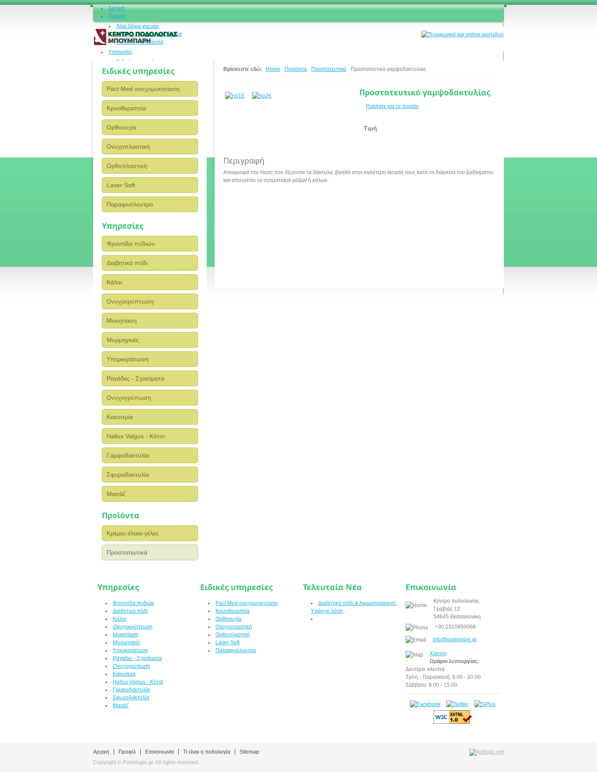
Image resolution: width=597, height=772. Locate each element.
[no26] (264, 94)
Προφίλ (127, 752)
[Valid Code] (453, 722)
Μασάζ (116, 493)
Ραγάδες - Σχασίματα (135, 378)
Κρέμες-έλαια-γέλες (133, 533)
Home (273, 69)
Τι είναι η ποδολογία (206, 752)
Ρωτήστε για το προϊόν (392, 106)
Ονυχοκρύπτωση (130, 301)
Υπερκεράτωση (128, 359)
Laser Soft (121, 185)
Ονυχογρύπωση (129, 397)
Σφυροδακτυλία (128, 474)
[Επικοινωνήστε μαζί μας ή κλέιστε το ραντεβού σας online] (462, 34)
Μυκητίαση (122, 320)
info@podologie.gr (455, 639)
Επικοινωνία (159, 752)
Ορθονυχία (121, 127)
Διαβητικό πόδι (127, 262)
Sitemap (249, 752)
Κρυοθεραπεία (126, 108)
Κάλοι (114, 282)
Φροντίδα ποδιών (131, 243)
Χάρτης (438, 653)
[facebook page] (425, 704)
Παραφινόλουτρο (130, 204)
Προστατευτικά (127, 552)
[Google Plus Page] (485, 704)
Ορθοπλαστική (127, 165)
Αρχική (101, 752)
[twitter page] (457, 704)
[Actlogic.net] (486, 752)
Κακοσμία (120, 416)
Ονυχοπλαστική (128, 146)
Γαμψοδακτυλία (128, 455)
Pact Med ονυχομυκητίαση (143, 88)
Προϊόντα (296, 69)
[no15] (236, 94)
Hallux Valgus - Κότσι (136, 436)
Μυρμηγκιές (123, 339)
